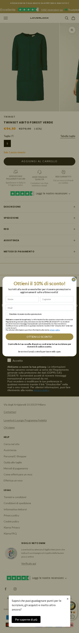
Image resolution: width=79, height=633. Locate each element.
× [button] (68, 598)
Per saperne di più (26, 619)
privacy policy (55, 330)
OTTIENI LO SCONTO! (39, 336)
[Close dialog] (74, 279)
